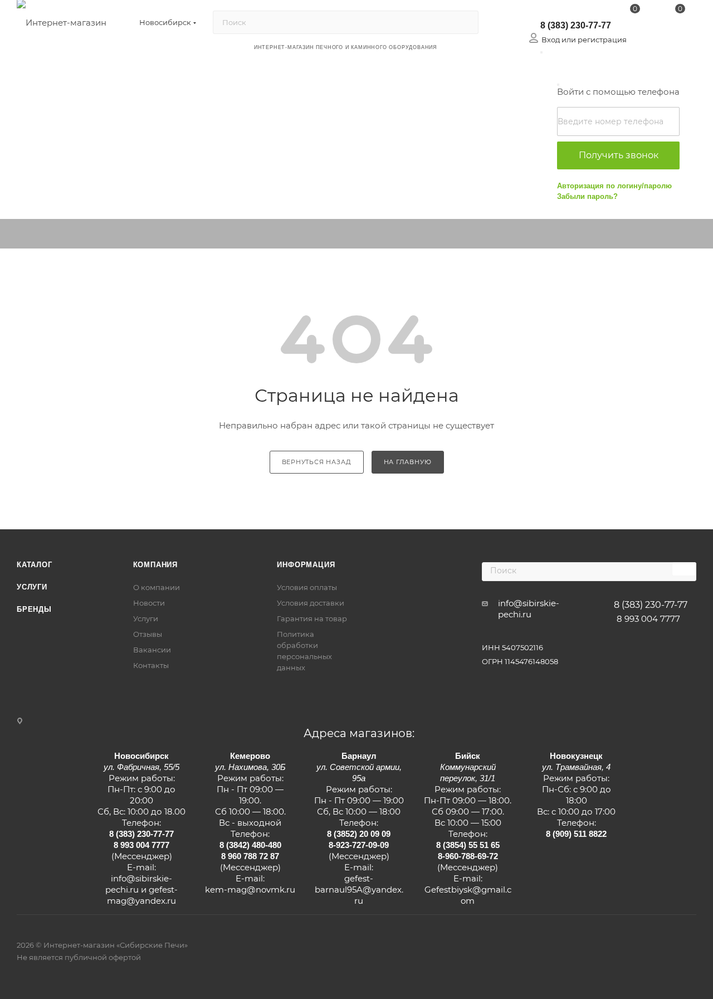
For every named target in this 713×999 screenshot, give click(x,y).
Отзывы (147, 634)
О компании (156, 587)
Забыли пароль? (587, 196)
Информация (306, 565)
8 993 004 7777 (648, 618)
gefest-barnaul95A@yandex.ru (359, 889)
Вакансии (152, 649)
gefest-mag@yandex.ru (142, 895)
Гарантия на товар (312, 618)
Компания (155, 565)
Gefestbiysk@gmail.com (467, 895)
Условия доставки (310, 602)
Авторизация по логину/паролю (614, 186)
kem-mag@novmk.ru (250, 889)
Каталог (34, 565)
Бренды (34, 609)
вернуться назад (316, 462)
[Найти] (464, 22)
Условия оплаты (307, 587)
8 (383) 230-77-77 (575, 25)
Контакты (151, 665)
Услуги (32, 587)
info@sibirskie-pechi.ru (528, 609)
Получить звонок (618, 155)
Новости (149, 602)
